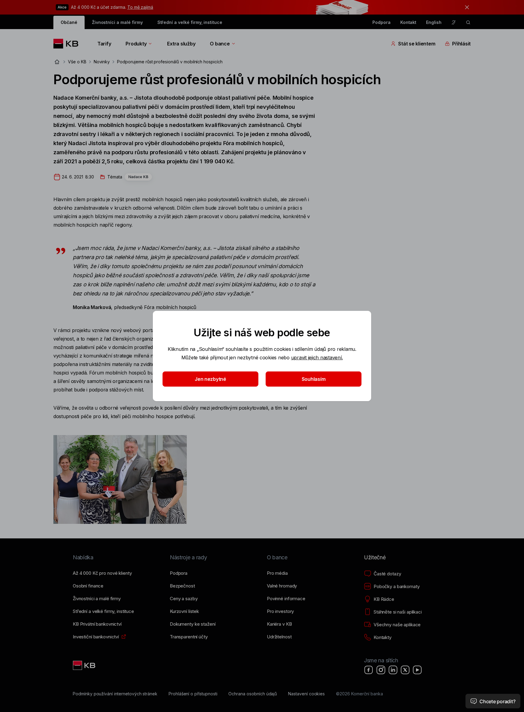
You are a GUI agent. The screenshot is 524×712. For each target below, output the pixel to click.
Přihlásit (461, 44)
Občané (69, 22)
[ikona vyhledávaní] (468, 22)
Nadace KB (138, 177)
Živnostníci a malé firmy (117, 22)
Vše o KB (77, 61)
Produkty (136, 44)
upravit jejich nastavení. (317, 357)
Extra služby (181, 44)
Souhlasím (314, 379)
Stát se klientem (416, 44)
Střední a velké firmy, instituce (189, 22)
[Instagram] (381, 670)
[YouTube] (417, 670)
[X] (405, 670)
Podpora (381, 22)
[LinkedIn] (393, 670)
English (434, 22)
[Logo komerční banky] (68, 43)
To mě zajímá (140, 7)
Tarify (104, 44)
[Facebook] (369, 670)
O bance (220, 44)
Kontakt (408, 22)
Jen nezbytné (210, 379)
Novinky (102, 61)
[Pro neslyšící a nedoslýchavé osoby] (453, 22)
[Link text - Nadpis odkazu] (84, 665)
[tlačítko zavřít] (465, 7)
